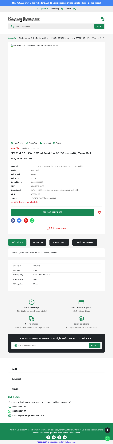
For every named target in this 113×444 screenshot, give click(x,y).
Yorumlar (38, 242)
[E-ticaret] (56, 442)
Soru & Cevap (59, 242)
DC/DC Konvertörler (63, 166)
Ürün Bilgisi (17, 242)
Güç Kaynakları (78, 166)
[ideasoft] (42, 442)
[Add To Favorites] (99, 212)
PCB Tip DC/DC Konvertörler (42, 166)
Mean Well (35, 170)
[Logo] (24, 19)
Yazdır (58, 143)
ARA (99, 26)
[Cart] (103, 19)
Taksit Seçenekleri (85, 242)
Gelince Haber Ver (52, 212)
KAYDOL (94, 345)
